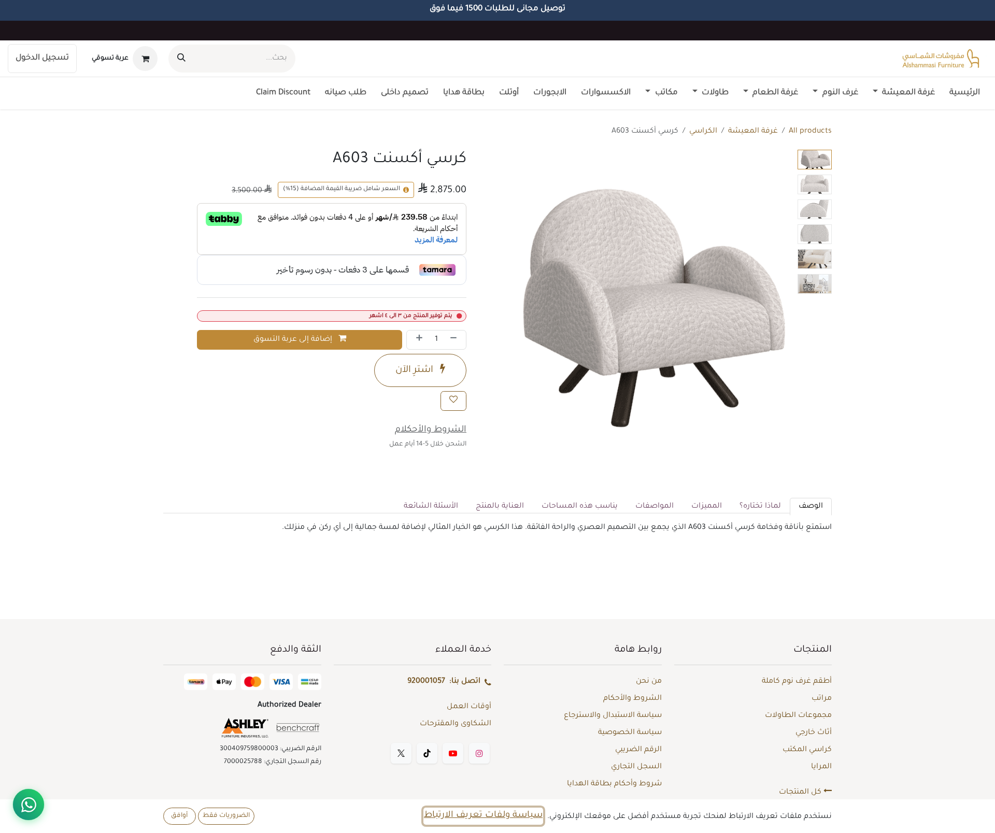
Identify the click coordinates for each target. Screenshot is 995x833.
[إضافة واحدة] (417, 340)
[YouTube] (453, 753)
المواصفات (654, 506)
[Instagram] (479, 753)
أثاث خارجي (813, 733)
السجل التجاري (636, 767)
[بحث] (181, 59)
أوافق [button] (179, 816)
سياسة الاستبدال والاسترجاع (613, 716)
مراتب (822, 699)
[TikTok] (427, 753)
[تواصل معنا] (28, 804)
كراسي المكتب (807, 750)
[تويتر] (401, 753)
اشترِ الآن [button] (415, 370)
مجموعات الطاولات (798, 716)
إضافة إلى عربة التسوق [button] (293, 340)
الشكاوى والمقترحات (455, 724)
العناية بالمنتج (500, 506)
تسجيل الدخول (42, 58)
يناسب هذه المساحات (580, 506)
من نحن (649, 682)
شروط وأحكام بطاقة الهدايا (614, 784)
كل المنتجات (801, 792)
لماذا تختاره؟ (760, 506)
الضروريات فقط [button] (226, 816)
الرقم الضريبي (638, 750)
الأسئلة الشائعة (431, 506)
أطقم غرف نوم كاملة (797, 682)
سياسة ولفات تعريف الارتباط (483, 816)
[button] (778, 297)
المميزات (706, 506)
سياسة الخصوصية (630, 733)
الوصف (811, 506)
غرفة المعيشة (753, 131)
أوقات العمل (469, 707)
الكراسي (703, 131)
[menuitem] (964, 93)
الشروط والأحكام (632, 699)
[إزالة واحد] (455, 340)
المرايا (821, 767)
